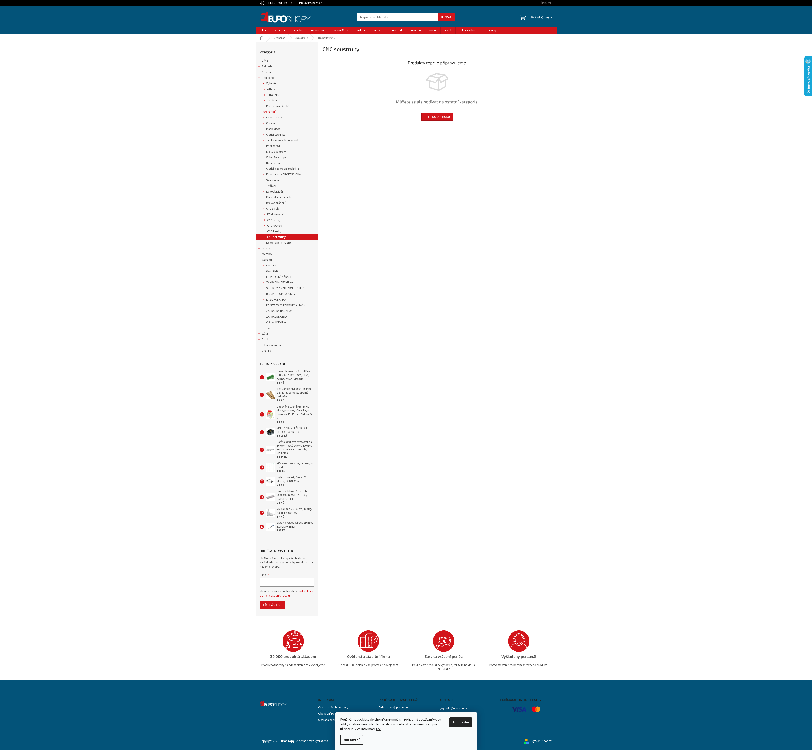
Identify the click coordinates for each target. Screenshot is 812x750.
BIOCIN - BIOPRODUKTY (280, 294)
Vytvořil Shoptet (542, 741)
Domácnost (269, 78)
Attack (271, 89)
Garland (267, 260)
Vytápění (271, 83)
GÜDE (265, 334)
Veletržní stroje (276, 157)
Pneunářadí (273, 146)
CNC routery (275, 226)
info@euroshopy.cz (458, 708)
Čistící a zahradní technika (282, 169)
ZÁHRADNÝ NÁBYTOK (279, 311)
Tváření (271, 186)
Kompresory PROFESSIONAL (284, 174)
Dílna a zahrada (271, 345)
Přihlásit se (272, 605)
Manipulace (273, 129)
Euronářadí (269, 112)
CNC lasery (274, 220)
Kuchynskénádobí (277, 106)
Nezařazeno (273, 163)
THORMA (273, 95)
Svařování (272, 180)
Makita (266, 248)
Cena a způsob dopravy (333, 708)
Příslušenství (275, 214)
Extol (265, 339)
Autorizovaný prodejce (393, 708)
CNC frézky (274, 231)
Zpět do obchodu (437, 116)
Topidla (272, 100)
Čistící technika (275, 135)
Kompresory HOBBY (278, 243)
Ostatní (271, 123)
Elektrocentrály (276, 152)
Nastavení (351, 739)
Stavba (266, 72)
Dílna (265, 61)
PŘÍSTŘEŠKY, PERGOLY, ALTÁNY (285, 305)
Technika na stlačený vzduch (284, 140)
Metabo (267, 254)
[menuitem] (263, 30)
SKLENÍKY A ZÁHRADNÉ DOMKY (285, 288)
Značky (266, 351)
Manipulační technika (279, 197)
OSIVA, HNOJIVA (276, 322)
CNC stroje (273, 209)
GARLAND (272, 271)
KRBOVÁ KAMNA (276, 300)
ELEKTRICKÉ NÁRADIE (279, 277)
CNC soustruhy (276, 237)
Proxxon (267, 328)
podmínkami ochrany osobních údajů (286, 593)
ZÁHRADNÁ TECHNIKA (279, 282)
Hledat (446, 17)
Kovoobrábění (275, 192)
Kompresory (274, 117)
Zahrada (267, 66)
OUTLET (271, 265)
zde (378, 729)
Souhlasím (461, 722)
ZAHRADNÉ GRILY (276, 317)
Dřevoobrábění (275, 203)
